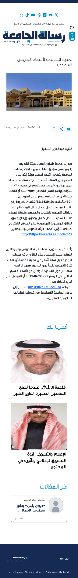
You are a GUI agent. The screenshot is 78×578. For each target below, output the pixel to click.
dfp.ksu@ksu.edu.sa (44, 287)
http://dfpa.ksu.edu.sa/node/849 (46, 234)
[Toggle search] (72, 27)
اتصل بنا (64, 558)
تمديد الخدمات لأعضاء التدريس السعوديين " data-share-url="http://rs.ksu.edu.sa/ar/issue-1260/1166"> (61, 129)
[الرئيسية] (39, 38)
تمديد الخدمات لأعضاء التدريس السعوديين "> (54, 129)
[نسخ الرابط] (69, 129)
